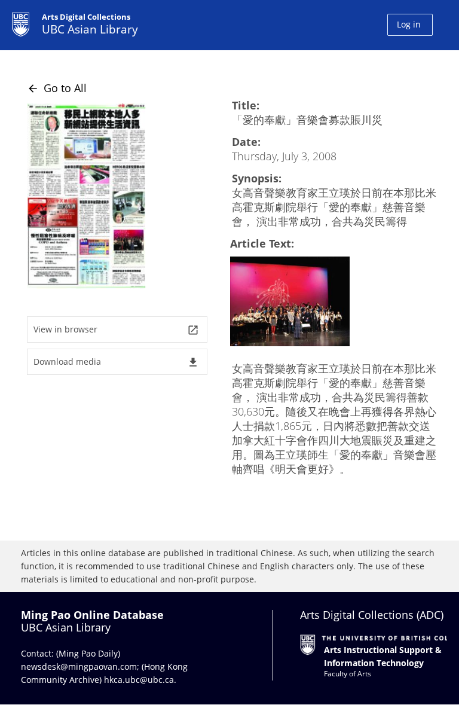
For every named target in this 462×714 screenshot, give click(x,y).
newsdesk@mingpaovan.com (79, 666)
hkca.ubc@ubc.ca (139, 679)
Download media (116, 362)
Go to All (57, 88)
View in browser (116, 330)
